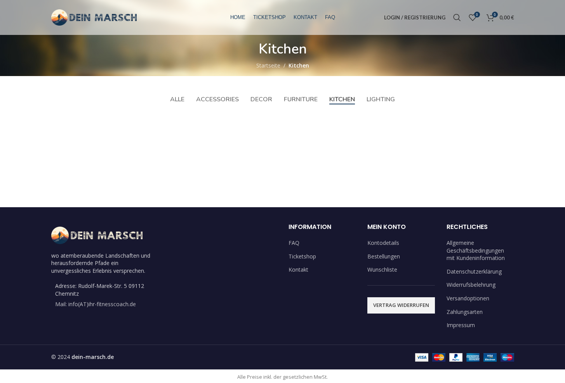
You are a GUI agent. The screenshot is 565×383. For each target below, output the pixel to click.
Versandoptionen (468, 298)
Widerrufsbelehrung (471, 284)
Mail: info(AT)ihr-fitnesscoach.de (95, 304)
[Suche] (457, 17)
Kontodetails (383, 242)
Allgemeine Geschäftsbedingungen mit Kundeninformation (476, 250)
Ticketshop (302, 256)
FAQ (294, 242)
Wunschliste (382, 269)
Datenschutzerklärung (474, 271)
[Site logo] (94, 17)
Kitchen (299, 65)
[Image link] (97, 234)
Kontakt (298, 269)
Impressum (461, 325)
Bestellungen (383, 256)
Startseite (268, 65)
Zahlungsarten (465, 311)
